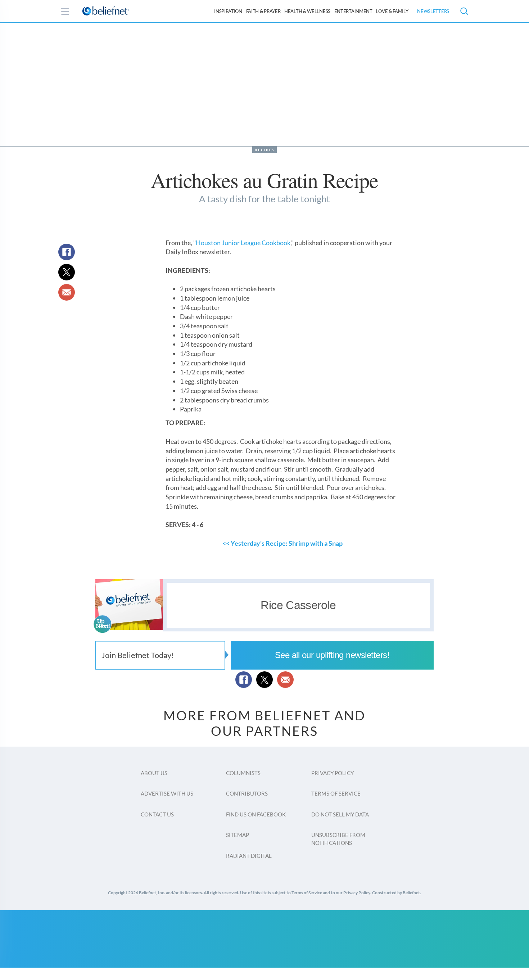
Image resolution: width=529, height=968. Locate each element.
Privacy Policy (332, 773)
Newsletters (433, 11)
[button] (464, 11)
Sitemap (237, 835)
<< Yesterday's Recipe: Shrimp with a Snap (282, 543)
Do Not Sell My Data (340, 814)
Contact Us (157, 814)
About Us (154, 773)
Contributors (247, 793)
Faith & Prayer (263, 11)
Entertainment (353, 11)
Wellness (307, 11)
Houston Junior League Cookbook (243, 243)
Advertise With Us (167, 793)
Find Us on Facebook (256, 814)
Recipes (264, 150)
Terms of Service (336, 793)
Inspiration (228, 11)
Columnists (243, 773)
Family (392, 11)
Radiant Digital (249, 855)
